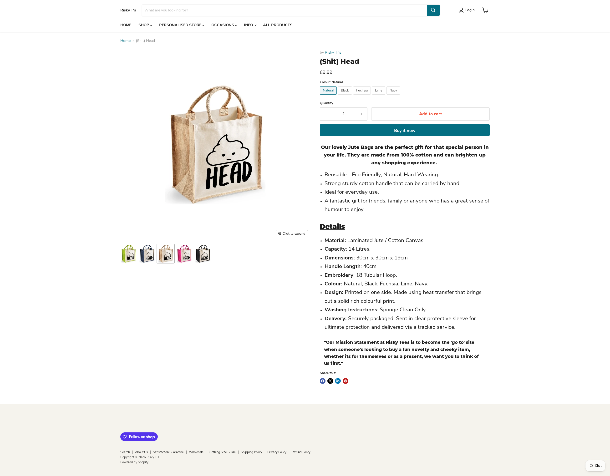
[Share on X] (330, 381)
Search (125, 452)
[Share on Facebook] (322, 381)
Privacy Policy (276, 452)
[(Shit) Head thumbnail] (128, 253)
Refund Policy (301, 452)
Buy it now (404, 130)
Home (125, 41)
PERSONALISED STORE (180, 25)
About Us (141, 452)
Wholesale (196, 452)
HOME (125, 25)
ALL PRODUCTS (277, 25)
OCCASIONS (223, 25)
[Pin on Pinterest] (345, 381)
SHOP (144, 25)
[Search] (433, 10)
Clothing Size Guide (222, 452)
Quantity (326, 103)
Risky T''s (333, 52)
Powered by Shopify (134, 462)
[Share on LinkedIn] (338, 381)
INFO (249, 25)
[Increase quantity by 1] (361, 114)
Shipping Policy (251, 452)
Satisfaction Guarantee (168, 452)
